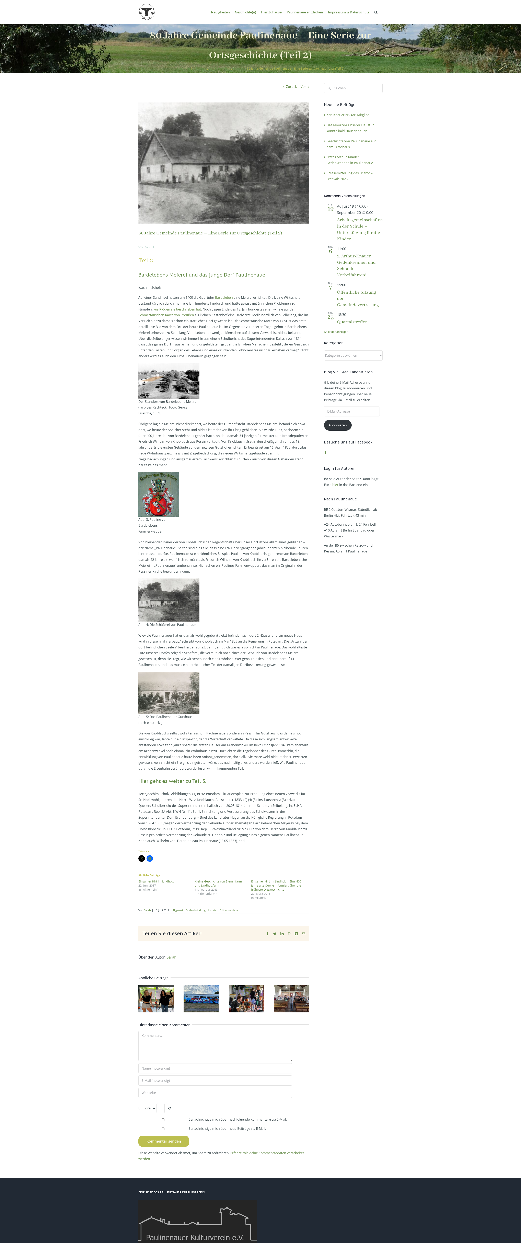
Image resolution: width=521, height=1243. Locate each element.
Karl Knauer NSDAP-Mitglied (347, 115)
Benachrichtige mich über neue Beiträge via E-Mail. (227, 1128)
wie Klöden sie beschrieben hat (177, 309)
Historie (211, 910)
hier (335, 485)
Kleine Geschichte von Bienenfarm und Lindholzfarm (218, 883)
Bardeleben (224, 297)
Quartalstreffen (352, 322)
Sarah (147, 910)
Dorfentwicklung (196, 910)
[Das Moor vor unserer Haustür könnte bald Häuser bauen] (156, 987)
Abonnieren (338, 425)
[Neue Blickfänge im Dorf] (201, 987)
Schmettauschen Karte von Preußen (166, 315)
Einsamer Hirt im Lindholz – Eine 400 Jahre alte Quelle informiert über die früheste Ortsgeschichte (276, 885)
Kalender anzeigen (336, 332)
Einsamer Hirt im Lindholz (156, 881)
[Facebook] (325, 452)
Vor (303, 86)
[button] (376, 12)
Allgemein (178, 910)
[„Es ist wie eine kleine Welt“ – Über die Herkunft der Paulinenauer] (291, 987)
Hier (143, 781)
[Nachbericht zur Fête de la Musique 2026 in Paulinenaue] (246, 987)
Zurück (291, 86)
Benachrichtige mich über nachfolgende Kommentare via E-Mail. (237, 1119)
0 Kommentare (229, 910)
